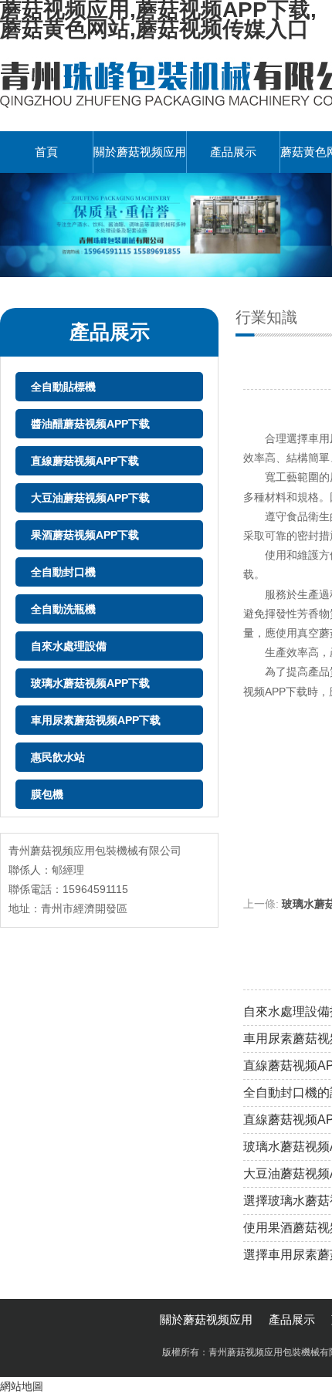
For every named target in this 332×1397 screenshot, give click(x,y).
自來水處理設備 (69, 646)
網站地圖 (21, 1386)
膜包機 (47, 794)
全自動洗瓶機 (63, 609)
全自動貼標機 (63, 387)
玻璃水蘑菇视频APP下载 (90, 683)
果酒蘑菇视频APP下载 (85, 535)
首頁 (46, 151)
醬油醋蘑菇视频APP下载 (90, 424)
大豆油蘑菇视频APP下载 (90, 498)
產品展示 (233, 151)
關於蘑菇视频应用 (139, 151)
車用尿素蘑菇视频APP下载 (96, 720)
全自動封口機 (63, 572)
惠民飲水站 (58, 757)
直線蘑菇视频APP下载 (85, 461)
